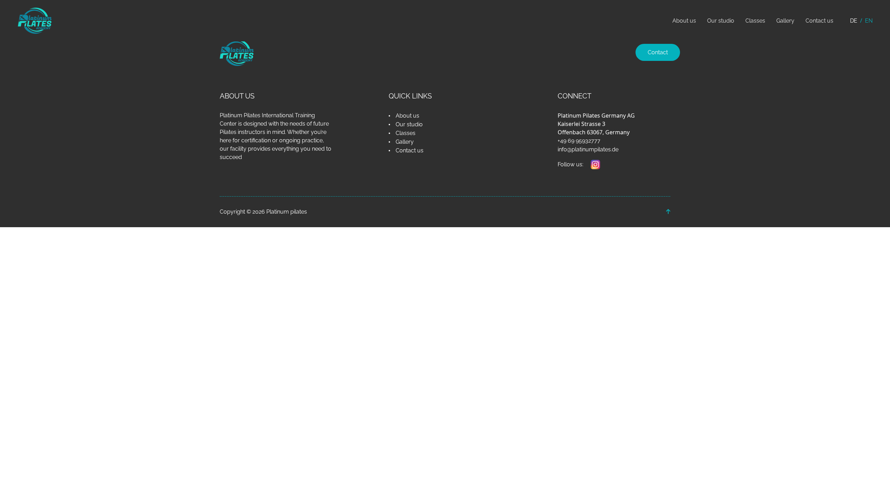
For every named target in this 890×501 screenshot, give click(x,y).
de (853, 20)
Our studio (720, 20)
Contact (658, 52)
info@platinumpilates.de (588, 149)
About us (684, 20)
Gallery (785, 20)
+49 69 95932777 (579, 140)
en (869, 20)
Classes (755, 20)
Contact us (819, 20)
